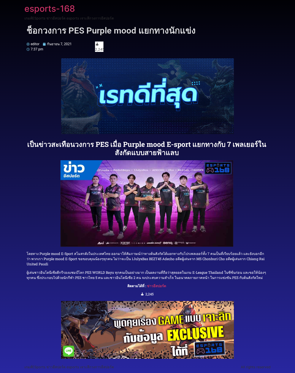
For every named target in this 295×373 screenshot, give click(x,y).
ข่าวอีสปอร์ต (156, 285)
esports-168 (49, 8)
